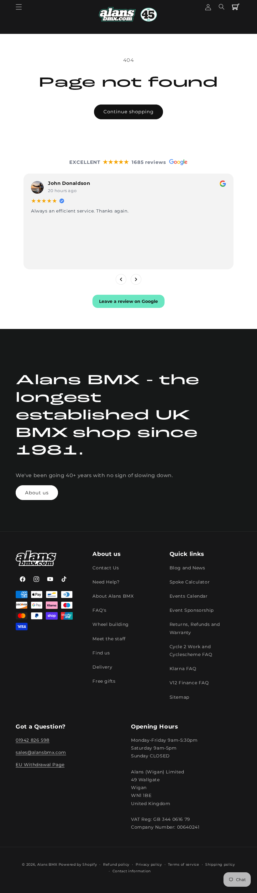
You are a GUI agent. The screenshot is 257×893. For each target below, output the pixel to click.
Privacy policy (149, 864)
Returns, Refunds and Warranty (195, 628)
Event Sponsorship (192, 610)
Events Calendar (189, 596)
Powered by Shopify (78, 864)
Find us (101, 653)
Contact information (132, 871)
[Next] (136, 279)
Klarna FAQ (183, 668)
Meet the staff (108, 639)
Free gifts (103, 681)
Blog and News (187, 568)
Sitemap (179, 697)
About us (37, 493)
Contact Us (105, 568)
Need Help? (105, 582)
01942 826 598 (33, 740)
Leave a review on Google (128, 301)
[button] (19, 7)
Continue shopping (128, 112)
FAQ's (99, 610)
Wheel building (110, 624)
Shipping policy (220, 864)
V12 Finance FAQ (189, 683)
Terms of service (183, 864)
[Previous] (121, 279)
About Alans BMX (113, 596)
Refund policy (116, 864)
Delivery (102, 667)
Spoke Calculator (190, 582)
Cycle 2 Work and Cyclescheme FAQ (191, 650)
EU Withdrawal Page (40, 764)
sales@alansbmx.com (41, 752)
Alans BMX (47, 864)
